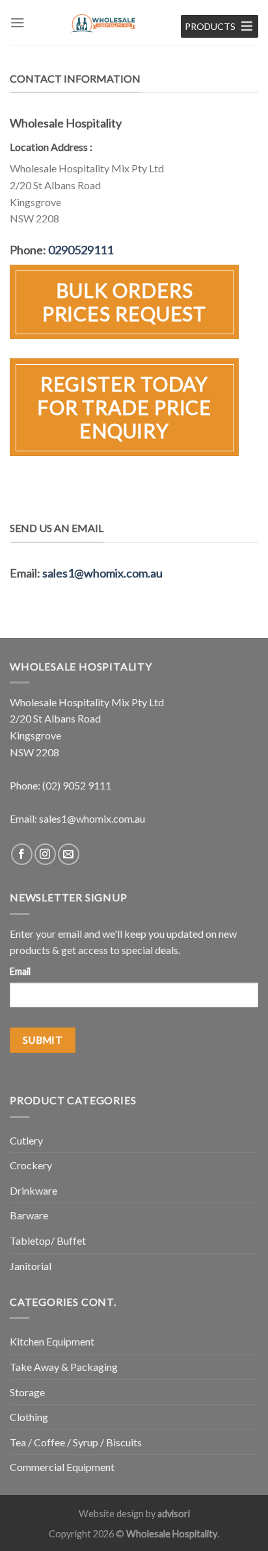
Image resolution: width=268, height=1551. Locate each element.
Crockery (31, 1165)
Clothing (29, 1417)
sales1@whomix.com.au (102, 573)
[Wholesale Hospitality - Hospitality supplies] (102, 23)
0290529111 (80, 250)
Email (20, 971)
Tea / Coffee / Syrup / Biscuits (76, 1442)
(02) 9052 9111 (76, 785)
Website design (111, 1513)
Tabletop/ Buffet (48, 1240)
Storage (27, 1392)
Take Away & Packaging (64, 1366)
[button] (210, 26)
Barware (29, 1215)
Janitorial (30, 1266)
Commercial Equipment (62, 1467)
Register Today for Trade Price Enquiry (124, 407)
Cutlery (26, 1140)
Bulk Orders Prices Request (124, 301)
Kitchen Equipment (52, 1341)
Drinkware (33, 1190)
